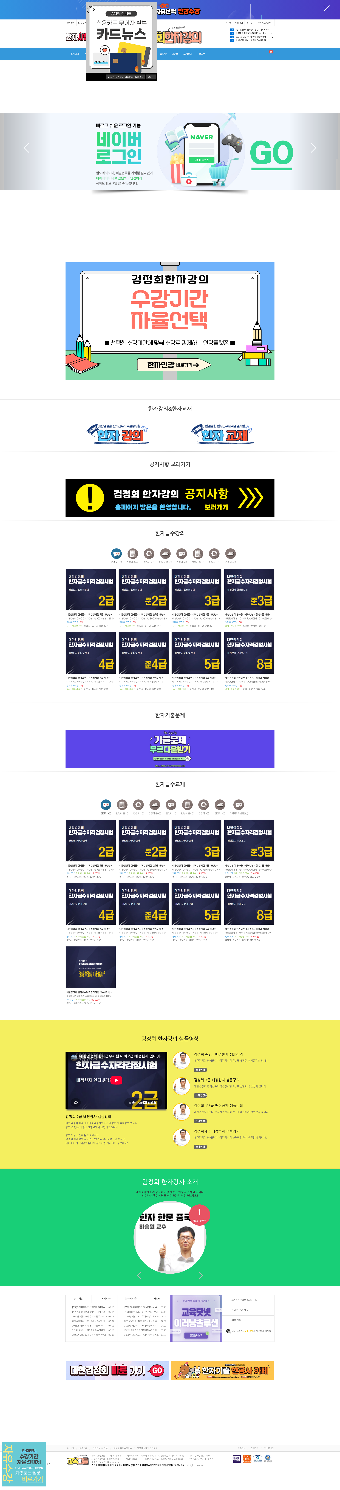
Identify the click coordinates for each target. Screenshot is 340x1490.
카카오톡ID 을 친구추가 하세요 (251, 1331)
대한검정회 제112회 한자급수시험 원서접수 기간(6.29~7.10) (253, 40)
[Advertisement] (170, 87)
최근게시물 (131, 1298)
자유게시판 (104, 1298)
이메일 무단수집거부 (123, 1448)
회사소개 (75, 54)
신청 (236, 1320)
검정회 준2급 (132, 562)
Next (272, 37)
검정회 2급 (116, 562)
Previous (272, 33)
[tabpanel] (252, 30)
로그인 (228, 23)
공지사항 (78, 1298)
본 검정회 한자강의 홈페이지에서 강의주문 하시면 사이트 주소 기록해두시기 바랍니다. (253, 33)
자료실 (157, 1298)
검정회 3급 (149, 562)
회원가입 (239, 23)
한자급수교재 (170, 784)
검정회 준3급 (165, 562)
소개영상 (200, 1070)
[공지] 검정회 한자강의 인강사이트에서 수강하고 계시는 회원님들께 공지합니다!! (253, 30)
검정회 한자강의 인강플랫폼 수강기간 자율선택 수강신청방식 (93, 1330)
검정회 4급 (181, 562)
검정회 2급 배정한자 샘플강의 (88, 1117)
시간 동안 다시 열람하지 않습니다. (125, 76)
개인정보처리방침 (100, 1448)
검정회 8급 (230, 562)
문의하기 (255, 1448)
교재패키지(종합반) (239, 813)
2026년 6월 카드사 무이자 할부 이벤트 (93, 1335)
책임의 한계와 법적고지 (147, 1448)
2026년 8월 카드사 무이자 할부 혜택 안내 (251, 37)
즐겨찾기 (71, 23)
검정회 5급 (214, 562)
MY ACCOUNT (265, 23)
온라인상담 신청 (239, 1310)
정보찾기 (250, 23)
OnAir (163, 54)
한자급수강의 (170, 533)
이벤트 (175, 54)
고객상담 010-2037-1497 (245, 1300)
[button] (25, 151)
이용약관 (83, 1448)
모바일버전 (269, 1448)
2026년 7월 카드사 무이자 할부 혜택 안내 (93, 1326)
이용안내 (241, 1448)
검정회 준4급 (198, 562)
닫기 (150, 76)
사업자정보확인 (133, 1459)
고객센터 (187, 54)
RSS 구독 (82, 23)
